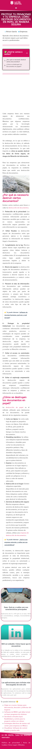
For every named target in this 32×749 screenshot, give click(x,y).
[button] (16, 7)
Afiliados (21, 745)
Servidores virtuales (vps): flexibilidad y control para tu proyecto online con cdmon (14, 719)
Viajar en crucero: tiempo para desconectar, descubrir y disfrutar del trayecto (17, 707)
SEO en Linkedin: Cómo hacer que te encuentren (16, 645)
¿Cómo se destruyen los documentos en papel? (14, 65)
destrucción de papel (14, 407)
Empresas (23, 32)
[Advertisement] (16, 94)
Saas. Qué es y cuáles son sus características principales (16, 608)
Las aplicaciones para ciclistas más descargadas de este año (16, 684)
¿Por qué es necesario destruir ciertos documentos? (16, 61)
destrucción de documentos (18, 208)
